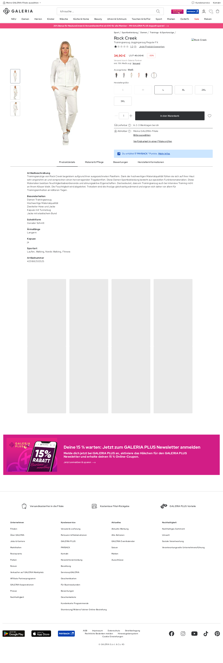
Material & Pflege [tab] (94, 162)
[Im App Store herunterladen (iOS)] (41, 633)
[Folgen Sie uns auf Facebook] (171, 633)
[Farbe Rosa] (138, 75)
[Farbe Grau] (123, 75)
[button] (22, 2)
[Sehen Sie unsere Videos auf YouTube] (194, 633)
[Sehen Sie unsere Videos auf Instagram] (183, 633)
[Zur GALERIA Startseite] (18, 11)
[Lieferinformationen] (129, 125)
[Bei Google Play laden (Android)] (13, 633)
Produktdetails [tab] (67, 162)
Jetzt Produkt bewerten (152, 46)
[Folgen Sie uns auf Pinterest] (217, 633)
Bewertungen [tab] (120, 162)
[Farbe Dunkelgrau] (116, 75)
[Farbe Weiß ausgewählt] (153, 75)
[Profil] (204, 11)
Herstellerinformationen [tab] (151, 162)
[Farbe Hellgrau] (131, 75)
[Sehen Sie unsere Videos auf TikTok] (206, 633)
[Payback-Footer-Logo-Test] (66, 633)
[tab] (66, 92)
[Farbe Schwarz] (146, 75)
